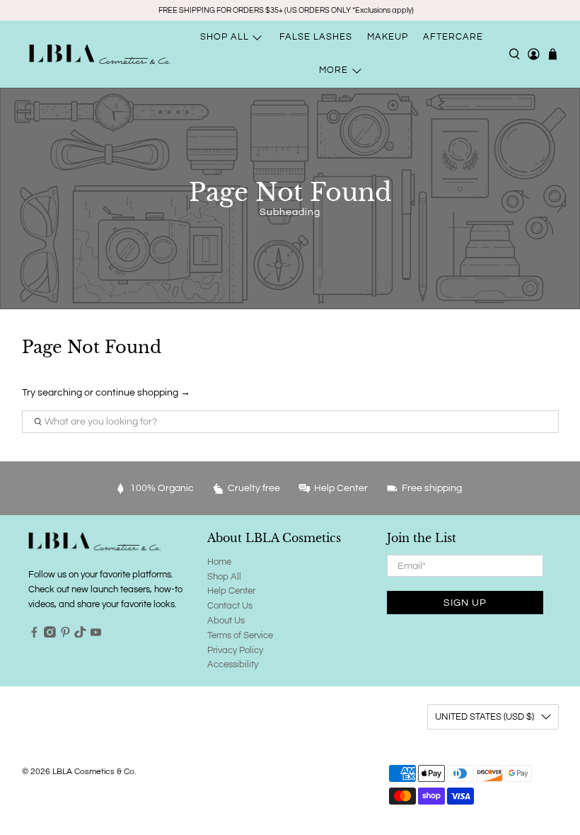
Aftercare (453, 37)
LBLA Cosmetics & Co (93, 771)
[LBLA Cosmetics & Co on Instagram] (50, 635)
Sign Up (465, 603)
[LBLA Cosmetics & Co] (99, 54)
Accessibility (232, 664)
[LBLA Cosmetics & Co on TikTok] (80, 635)
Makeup (387, 37)
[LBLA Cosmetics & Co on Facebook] (34, 635)
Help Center (231, 591)
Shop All (224, 577)
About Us (226, 621)
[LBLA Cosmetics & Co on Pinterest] (65, 635)
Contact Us (230, 606)
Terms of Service (240, 635)
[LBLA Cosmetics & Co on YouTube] (96, 635)
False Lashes (315, 37)
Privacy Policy (235, 650)
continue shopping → (142, 393)
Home (219, 562)
